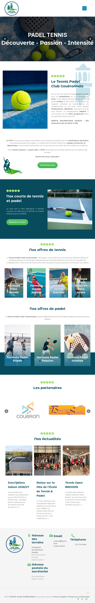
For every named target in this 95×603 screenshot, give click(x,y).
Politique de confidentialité (79, 597)
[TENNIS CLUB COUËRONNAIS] (11, 8)
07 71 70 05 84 (80, 544)
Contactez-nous (47, 165)
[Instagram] (86, 599)
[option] (28, 410)
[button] (6, 411)
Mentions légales (60, 597)
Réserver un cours (17, 222)
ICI (87, 121)
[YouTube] (82, 599)
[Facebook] (78, 599)
